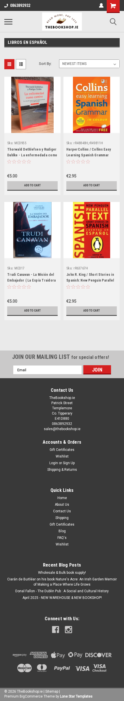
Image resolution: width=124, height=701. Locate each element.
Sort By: (45, 63)
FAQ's (62, 538)
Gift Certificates (62, 450)
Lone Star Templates (76, 696)
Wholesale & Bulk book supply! (62, 573)
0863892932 (20, 5)
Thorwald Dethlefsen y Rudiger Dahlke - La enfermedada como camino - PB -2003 (32, 155)
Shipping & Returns (62, 470)
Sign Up (69, 463)
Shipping (62, 518)
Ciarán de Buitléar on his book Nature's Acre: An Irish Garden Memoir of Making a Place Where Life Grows (62, 581)
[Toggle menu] (8, 22)
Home (62, 498)
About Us (62, 505)
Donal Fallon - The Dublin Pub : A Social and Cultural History (62, 591)
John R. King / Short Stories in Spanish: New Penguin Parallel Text (90, 280)
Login (53, 463)
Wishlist (62, 456)
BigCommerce (31, 696)
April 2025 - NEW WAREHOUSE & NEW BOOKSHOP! (62, 598)
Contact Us (62, 511)
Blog (62, 531)
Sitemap (51, 691)
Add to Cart (32, 185)
